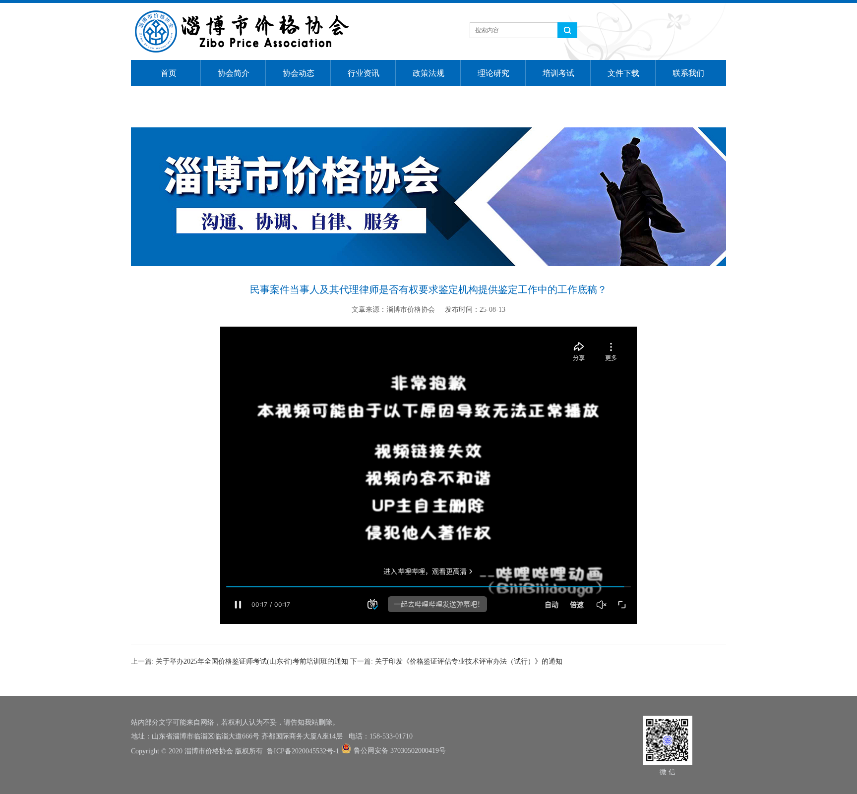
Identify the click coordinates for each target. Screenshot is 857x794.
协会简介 (233, 73)
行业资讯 (363, 73)
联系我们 (688, 73)
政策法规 (428, 73)
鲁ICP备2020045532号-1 (303, 751)
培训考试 (558, 73)
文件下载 (623, 73)
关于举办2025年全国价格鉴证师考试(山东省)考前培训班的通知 (252, 661)
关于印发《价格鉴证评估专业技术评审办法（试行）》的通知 (468, 661)
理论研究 (493, 73)
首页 (169, 73)
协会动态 (298, 73)
